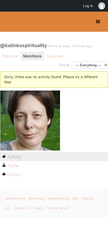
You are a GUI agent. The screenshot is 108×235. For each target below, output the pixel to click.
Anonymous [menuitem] (101, 6)
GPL (8, 208)
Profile (13, 165)
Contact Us (22, 208)
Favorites (55, 55)
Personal (10, 55)
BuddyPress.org (8, 22)
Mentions (32, 55)
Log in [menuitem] (88, 6)
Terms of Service (57, 208)
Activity (14, 156)
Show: (64, 64)
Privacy (38, 208)
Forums (13, 174)
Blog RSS (88, 198)
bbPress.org (36, 198)
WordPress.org (15, 198)
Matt (76, 198)
